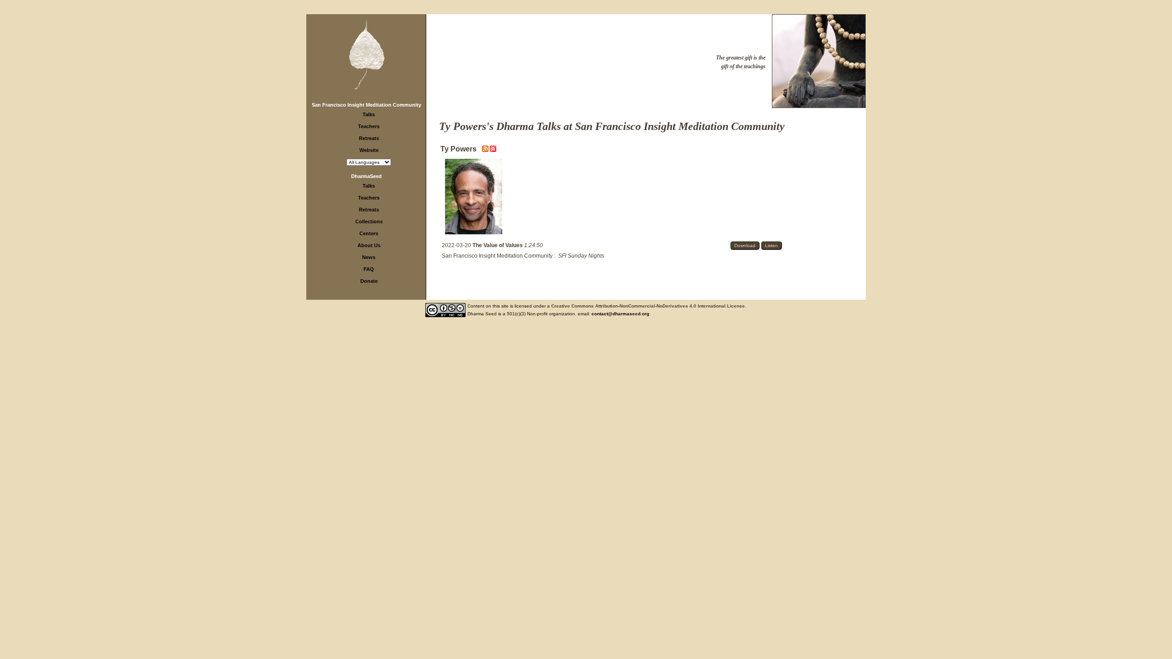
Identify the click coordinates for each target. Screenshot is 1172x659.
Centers (368, 233)
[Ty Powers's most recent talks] (486, 150)
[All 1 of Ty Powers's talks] (493, 150)
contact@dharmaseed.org (620, 313)
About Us (369, 245)
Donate (369, 281)
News (368, 257)
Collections (369, 221)
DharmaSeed (366, 176)
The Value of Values (498, 245)
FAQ (369, 269)
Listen (771, 245)
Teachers (369, 126)
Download (744, 245)
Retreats (369, 138)
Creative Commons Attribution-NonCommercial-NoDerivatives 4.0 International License (648, 305)
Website (369, 150)
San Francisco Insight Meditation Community (366, 105)
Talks (369, 114)
